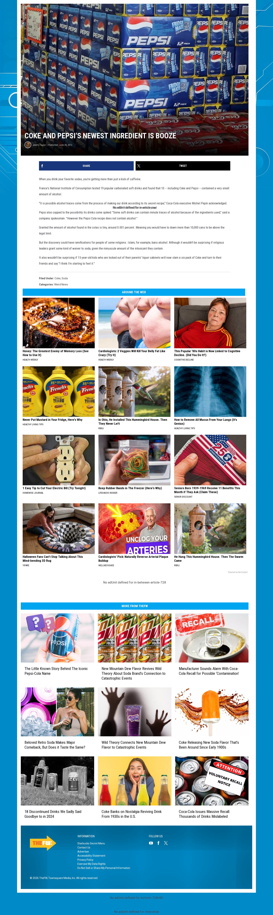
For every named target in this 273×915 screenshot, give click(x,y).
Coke (58, 278)
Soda (65, 278)
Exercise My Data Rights (91, 863)
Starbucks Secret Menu (91, 843)
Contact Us (83, 847)
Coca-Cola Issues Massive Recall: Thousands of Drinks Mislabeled (204, 814)
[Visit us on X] (167, 843)
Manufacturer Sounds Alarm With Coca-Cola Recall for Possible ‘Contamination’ (209, 671)
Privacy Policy (85, 859)
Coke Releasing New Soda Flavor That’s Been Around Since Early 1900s (209, 745)
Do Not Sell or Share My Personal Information (103, 867)
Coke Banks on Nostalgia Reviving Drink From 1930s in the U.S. (132, 814)
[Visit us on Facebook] (160, 843)
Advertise (83, 851)
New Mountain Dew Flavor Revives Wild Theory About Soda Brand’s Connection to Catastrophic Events (133, 673)
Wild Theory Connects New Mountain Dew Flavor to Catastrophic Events (134, 745)
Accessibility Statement (91, 855)
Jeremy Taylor (39, 145)
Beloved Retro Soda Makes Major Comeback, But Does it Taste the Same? (55, 745)
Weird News (61, 284)
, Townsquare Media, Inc (61, 878)
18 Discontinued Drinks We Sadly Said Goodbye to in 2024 (53, 814)
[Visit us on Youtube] (152, 843)
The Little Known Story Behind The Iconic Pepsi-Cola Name (56, 671)
